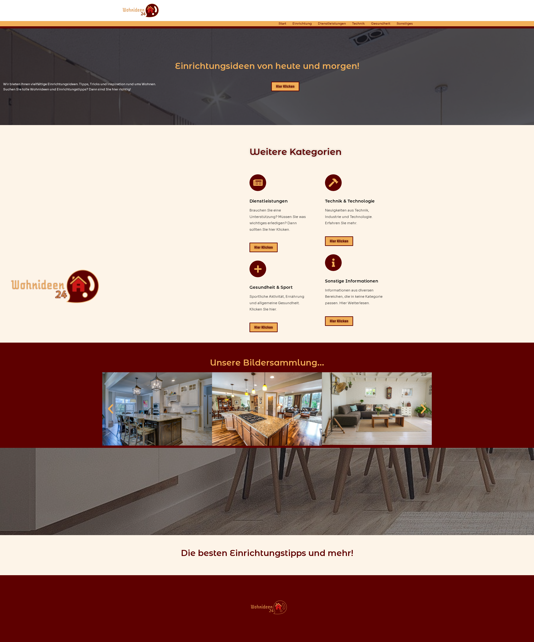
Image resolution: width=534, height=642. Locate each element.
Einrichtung (302, 23)
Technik (358, 23)
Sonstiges (405, 23)
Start (282, 23)
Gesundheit (380, 23)
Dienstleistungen (332, 23)
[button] (110, 409)
